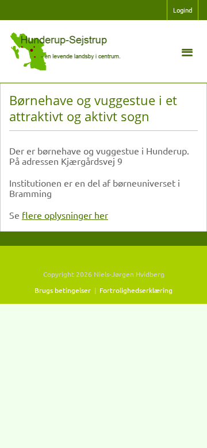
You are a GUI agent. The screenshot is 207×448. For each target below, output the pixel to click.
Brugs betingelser (62, 290)
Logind (182, 9)
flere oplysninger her (65, 215)
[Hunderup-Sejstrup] (66, 50)
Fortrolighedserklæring (135, 290)
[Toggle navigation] (186, 51)
